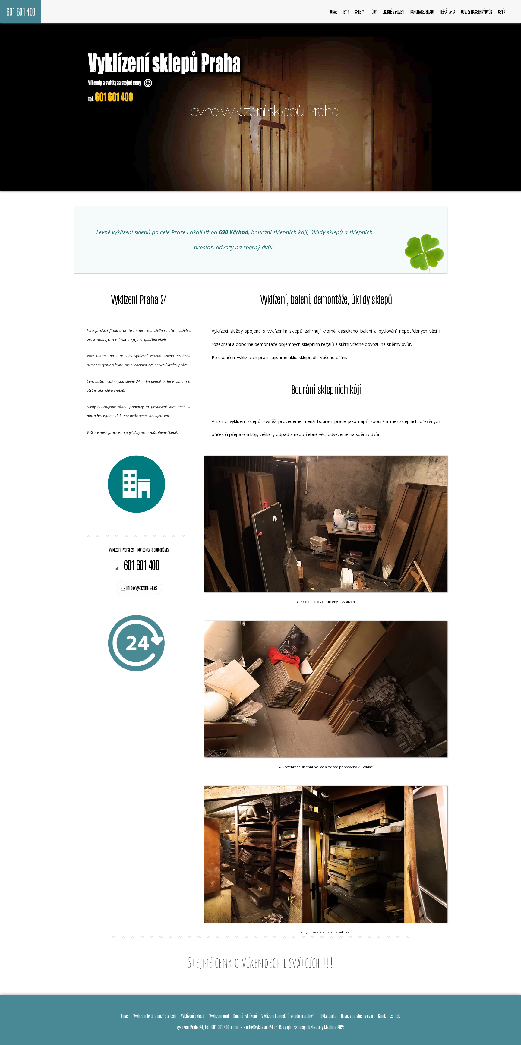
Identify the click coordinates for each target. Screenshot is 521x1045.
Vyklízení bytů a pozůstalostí (154, 1015)
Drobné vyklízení (393, 11)
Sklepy (359, 11)
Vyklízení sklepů (193, 1015)
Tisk (395, 1015)
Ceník (501, 11)
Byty (346, 11)
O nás (333, 11)
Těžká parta (447, 11)
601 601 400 (20, 11)
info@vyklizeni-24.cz (141, 588)
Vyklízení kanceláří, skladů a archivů (288, 1015)
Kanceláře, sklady (422, 11)
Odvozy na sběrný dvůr (476, 11)
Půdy (373, 11)
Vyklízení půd (219, 1015)
